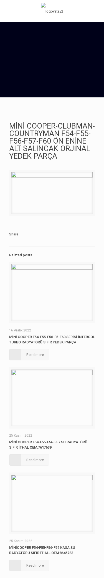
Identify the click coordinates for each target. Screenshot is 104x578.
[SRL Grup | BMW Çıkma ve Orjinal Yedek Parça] (52, 11)
